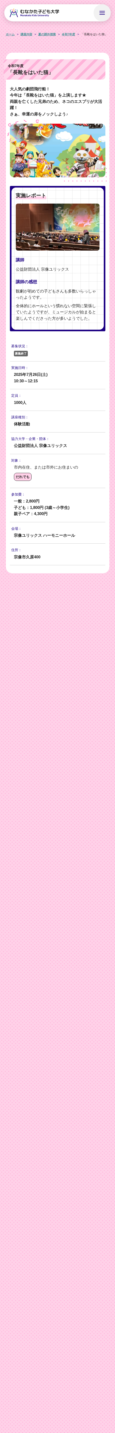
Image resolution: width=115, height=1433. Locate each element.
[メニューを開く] (102, 12)
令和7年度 (68, 34)
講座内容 (26, 34)
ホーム (10, 34)
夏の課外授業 (47, 34)
